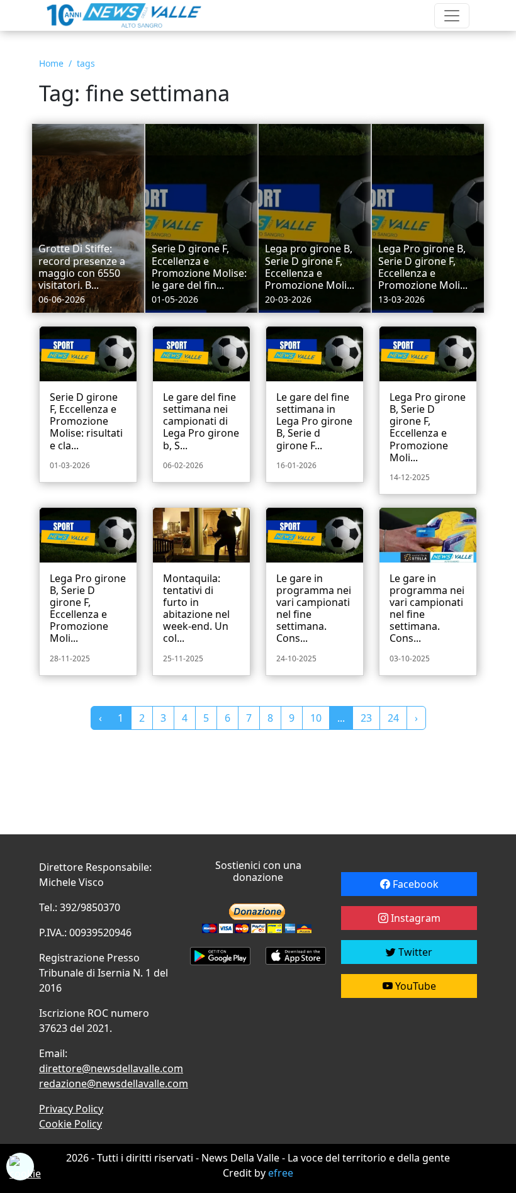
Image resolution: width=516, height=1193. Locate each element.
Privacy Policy (71, 1109)
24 (393, 718)
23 (366, 718)
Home (51, 63)
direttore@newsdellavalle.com (111, 1068)
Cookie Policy (70, 1124)
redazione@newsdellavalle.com (113, 1083)
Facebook (414, 884)
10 (316, 718)
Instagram (414, 918)
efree (280, 1173)
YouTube (414, 986)
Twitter (414, 952)
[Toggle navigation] (451, 15)
